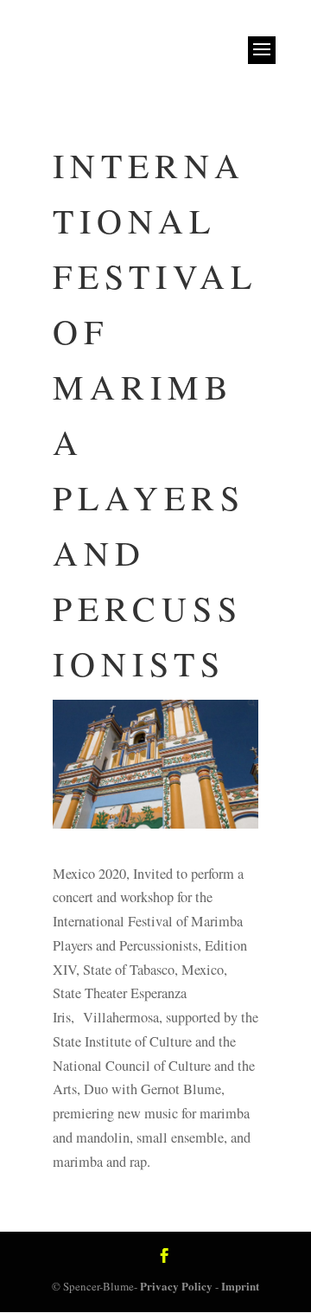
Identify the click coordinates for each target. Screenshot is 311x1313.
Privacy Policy (176, 1286)
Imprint (240, 1286)
